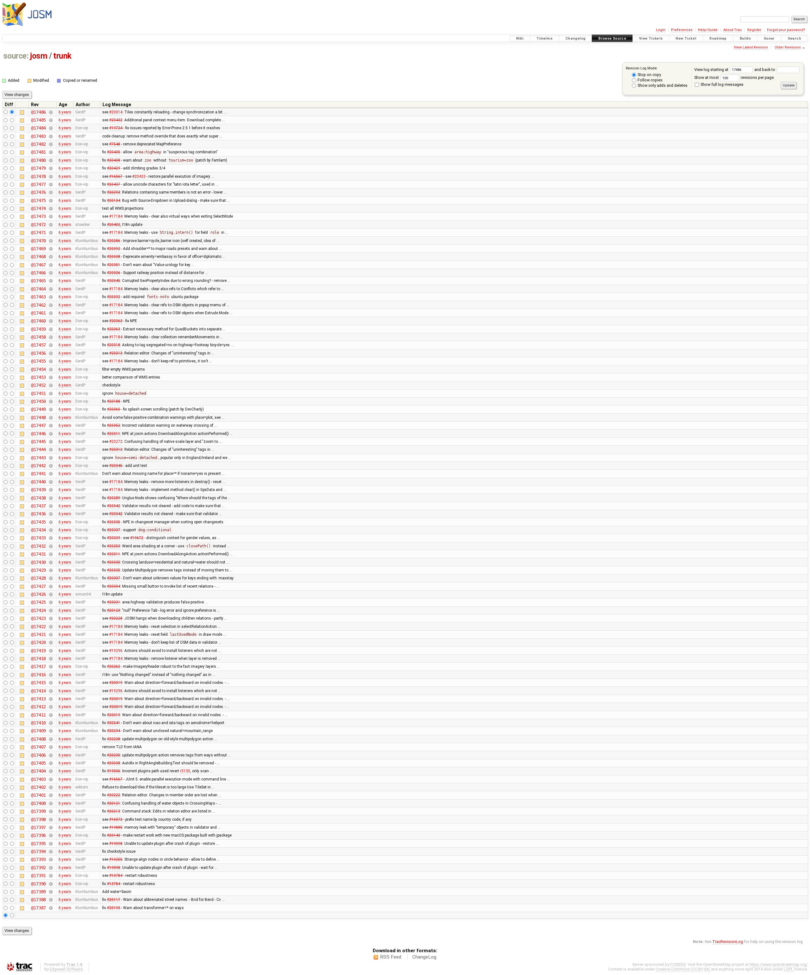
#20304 (113, 586)
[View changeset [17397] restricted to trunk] (50, 827)
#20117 (113, 899)
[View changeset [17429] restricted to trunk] (50, 570)
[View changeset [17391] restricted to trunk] (50, 875)
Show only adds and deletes (662, 85)
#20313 (115, 353)
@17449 (38, 409)
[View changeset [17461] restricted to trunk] (50, 312)
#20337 (113, 530)
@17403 (38, 779)
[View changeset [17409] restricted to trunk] (50, 730)
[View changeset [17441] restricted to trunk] (50, 473)
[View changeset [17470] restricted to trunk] (50, 240)
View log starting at (711, 69)
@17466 (38, 272)
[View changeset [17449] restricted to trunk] (50, 409)
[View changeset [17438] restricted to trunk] (50, 497)
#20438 (113, 160)
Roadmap (718, 38)
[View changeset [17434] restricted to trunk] (50, 529)
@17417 (38, 666)
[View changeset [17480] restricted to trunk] (50, 160)
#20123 (113, 610)
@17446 (38, 433)
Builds (745, 38)
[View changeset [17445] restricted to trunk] (50, 441)
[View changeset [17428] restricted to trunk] (50, 578)
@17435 (38, 522)
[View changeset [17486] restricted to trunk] (50, 112)
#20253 (113, 546)
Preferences (682, 30)
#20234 (113, 731)
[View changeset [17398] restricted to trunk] (50, 819)
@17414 (38, 690)
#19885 (115, 827)
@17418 (38, 658)
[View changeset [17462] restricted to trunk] (50, 305)
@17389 (38, 891)
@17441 (38, 473)
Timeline (544, 38)
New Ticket (686, 38)
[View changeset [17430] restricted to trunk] (50, 562)
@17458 (38, 337)
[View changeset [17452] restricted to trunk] (50, 385)
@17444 (38, 449)
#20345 (113, 280)
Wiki (520, 38)
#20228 (115, 618)
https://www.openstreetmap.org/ (779, 964)
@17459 (38, 329)
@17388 (38, 899)
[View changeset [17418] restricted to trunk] (50, 658)
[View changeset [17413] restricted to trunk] (50, 698)
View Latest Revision (751, 47)
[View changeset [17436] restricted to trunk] (50, 513)
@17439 (38, 489)
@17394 (38, 851)
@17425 (38, 602)
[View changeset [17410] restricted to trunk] (50, 722)
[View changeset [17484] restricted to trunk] (50, 128)
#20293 (113, 192)
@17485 (38, 120)
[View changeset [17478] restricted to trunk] (50, 176)
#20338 (113, 256)
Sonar (769, 38)
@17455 (38, 361)
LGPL (788, 969)
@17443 (38, 457)
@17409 (38, 730)
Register (754, 30)
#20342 (113, 506)
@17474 (38, 208)
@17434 (38, 529)
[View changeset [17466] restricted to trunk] (50, 272)
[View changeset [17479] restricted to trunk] (50, 168)
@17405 (38, 763)
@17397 (38, 827)
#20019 (115, 682)
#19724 (115, 128)
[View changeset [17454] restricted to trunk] (50, 369)
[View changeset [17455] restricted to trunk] (50, 361)
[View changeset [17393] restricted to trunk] (50, 859)
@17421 (38, 634)
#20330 (113, 562)
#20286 (113, 241)
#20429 (113, 168)
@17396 (38, 835)
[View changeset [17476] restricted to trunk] (50, 192)
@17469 (38, 248)
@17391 (38, 875)
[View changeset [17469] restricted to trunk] (50, 248)
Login (660, 30)
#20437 (113, 184)
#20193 (113, 908)
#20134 (113, 200)
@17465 (38, 280)
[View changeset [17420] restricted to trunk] (50, 642)
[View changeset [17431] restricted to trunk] (50, 554)
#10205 (115, 859)
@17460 (38, 320)
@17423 (38, 618)
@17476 (38, 192)
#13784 (115, 875)
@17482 (38, 144)
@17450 (38, 401)
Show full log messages (722, 84)
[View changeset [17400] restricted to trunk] (50, 803)
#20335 (113, 522)
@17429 (38, 570)
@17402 (38, 787)
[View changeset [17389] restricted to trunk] (50, 891)
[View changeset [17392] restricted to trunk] (50, 867)
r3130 (185, 771)
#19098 (115, 843)
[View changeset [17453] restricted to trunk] (50, 377)
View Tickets (651, 38)
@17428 (38, 578)
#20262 (113, 666)
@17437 (38, 505)
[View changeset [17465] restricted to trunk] (50, 280)
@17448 (38, 417)
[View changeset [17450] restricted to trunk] (50, 401)
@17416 (38, 674)
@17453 (38, 377)
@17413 (38, 698)
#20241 (113, 723)
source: (16, 56)
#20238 (113, 739)
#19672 (136, 538)
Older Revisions (788, 47)
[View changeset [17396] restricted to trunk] (50, 835)
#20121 (113, 803)
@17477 (38, 184)
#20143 (113, 835)
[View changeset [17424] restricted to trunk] (50, 610)
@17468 (38, 256)
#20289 (113, 498)
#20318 (113, 345)
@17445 (38, 441)
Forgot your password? (786, 30)
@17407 (38, 746)
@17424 (38, 610)
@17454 (38, 369)
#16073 (115, 819)
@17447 (38, 425)
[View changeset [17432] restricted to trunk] (50, 546)
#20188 (113, 401)
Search (794, 38)
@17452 (38, 385)
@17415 (38, 682)
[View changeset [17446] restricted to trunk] (50, 433)
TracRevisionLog (727, 941)
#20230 (113, 755)
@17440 (38, 481)
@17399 (38, 811)
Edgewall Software (66, 969)
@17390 (38, 883)
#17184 (115, 216)
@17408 (38, 739)
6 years (65, 112)
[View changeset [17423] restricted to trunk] (50, 618)
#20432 (115, 120)
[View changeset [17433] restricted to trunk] (50, 537)
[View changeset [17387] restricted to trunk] (50, 907)
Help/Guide (708, 30)
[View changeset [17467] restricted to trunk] (50, 264)
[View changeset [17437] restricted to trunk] (50, 505)
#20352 (113, 425)
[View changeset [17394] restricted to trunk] (50, 851)
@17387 (38, 907)
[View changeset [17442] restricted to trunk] (50, 465)
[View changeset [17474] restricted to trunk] (50, 208)
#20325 (113, 570)
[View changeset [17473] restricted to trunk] (50, 216)
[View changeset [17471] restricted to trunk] (50, 232)
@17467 (38, 264)
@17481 (38, 152)
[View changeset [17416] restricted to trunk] (50, 674)
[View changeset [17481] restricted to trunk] (50, 152)
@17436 (38, 513)
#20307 (113, 578)
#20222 (113, 795)
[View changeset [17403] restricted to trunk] (50, 779)
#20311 (113, 433)
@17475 (38, 200)
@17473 (38, 216)
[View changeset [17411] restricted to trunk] (50, 714)
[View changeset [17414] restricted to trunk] (50, 690)
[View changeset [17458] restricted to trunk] (50, 337)
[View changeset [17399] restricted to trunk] (50, 811)
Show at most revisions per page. (734, 77)
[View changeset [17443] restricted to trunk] (50, 457)
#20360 (113, 409)
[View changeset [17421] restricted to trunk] (50, 634)
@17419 (38, 650)
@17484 (38, 128)
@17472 (38, 224)
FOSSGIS (678, 964)
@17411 (38, 714)
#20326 (113, 273)
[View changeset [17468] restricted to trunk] (50, 256)
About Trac (732, 30)
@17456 (38, 353)
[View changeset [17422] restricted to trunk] (50, 626)
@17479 (38, 168)
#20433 (139, 176)
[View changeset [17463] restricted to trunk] (50, 296)
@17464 (38, 288)
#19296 (115, 650)
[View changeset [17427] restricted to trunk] (50, 586)
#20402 (113, 224)
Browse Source (612, 38)
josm (38, 56)
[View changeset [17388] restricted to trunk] (50, 899)
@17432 (38, 546)
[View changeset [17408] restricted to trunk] (50, 739)
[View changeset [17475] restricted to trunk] (50, 200)
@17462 (38, 305)
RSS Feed (390, 957)
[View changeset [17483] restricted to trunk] (50, 136)
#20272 (115, 441)
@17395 (38, 843)
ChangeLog (424, 957)
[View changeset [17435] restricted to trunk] (50, 522)
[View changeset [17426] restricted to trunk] (50, 594)
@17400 (38, 803)
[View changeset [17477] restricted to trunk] (50, 184)
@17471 (38, 232)
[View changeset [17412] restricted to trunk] (50, 706)
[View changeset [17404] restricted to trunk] (50, 771)
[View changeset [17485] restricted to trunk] (50, 120)
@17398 (38, 819)
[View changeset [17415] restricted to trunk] (50, 682)
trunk (62, 56)
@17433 (38, 537)
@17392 (38, 867)
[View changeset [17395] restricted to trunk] (50, 843)
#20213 (113, 811)
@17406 (38, 755)
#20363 (115, 321)
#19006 (113, 771)
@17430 (38, 562)
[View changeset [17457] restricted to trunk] (50, 344)
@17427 (38, 586)
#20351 (113, 265)
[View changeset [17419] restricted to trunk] (50, 650)
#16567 (115, 176)
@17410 (38, 722)
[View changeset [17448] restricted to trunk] (50, 417)
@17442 (38, 465)
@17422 (38, 626)
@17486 (38, 112)
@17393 (38, 859)
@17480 (38, 160)
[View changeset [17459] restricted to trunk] (50, 329)
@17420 (38, 642)
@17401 (38, 795)
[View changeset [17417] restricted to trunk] (50, 666)
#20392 (113, 248)
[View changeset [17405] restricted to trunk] (50, 763)
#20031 (113, 602)
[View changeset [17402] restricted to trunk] (50, 787)
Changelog (575, 38)
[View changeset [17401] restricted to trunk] (50, 795)
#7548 (114, 144)
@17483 (38, 136)
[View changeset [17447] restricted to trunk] (50, 425)
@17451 (38, 393)
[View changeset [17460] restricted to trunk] (50, 320)
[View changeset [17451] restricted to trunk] (50, 393)
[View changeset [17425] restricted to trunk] (50, 602)
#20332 (113, 297)
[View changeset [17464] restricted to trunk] (50, 288)
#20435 (113, 152)
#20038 (113, 763)
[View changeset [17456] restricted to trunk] (50, 353)
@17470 (38, 240)
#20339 (113, 538)
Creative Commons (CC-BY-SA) (683, 969)
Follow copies (650, 80)
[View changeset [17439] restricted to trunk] (50, 489)
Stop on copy (649, 74)
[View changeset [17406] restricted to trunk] (50, 755)
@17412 (38, 706)
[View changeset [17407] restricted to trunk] (50, 746)
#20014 (115, 112)
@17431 (38, 554)
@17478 (38, 176)
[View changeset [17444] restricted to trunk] (50, 449)
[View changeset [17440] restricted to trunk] (50, 481)
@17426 (38, 594)
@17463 (38, 296)
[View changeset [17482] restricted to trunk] (50, 144)
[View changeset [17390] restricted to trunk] (50, 883)
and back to (765, 69)
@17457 (38, 344)
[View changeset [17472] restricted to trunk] (50, 224)
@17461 (38, 312)
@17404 (38, 771)
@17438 (38, 497)
